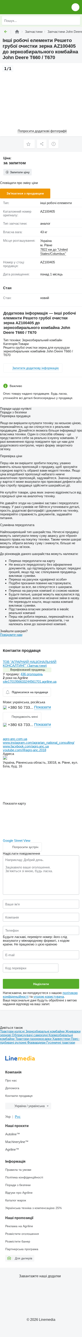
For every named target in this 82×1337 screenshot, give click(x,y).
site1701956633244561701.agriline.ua (29, 681)
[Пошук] (75, 20)
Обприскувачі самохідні (30, 1035)
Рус (18, 1116)
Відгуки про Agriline (19, 1192)
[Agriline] (17, 31)
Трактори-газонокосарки (33, 1039)
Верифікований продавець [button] (27, 669)
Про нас (11, 1080)
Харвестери (61, 1039)
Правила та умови (18, 1169)
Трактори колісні (12, 1031)
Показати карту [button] (14, 803)
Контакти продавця (19, 1095)
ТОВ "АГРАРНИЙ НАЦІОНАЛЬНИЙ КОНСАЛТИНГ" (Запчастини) (29, 663)
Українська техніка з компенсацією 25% (33, 1208)
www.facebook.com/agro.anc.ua (26, 746)
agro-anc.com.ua (15, 739)
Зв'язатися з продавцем (25, 193)
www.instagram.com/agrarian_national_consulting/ (38, 742)
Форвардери (36, 1042)
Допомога (12, 1088)
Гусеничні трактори (60, 1042)
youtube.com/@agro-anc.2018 (24, 750)
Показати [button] (42, 707)
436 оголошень (32, 674)
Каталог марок (15, 1200)
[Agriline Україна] (28, 7)
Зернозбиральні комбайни (45, 1031)
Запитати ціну (20, 172)
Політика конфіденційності (24, 1177)
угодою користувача (48, 996)
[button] (75, 7)
